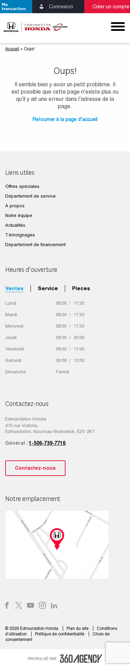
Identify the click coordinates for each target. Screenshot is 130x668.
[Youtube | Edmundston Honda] (30, 606)
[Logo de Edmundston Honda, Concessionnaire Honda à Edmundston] (32, 27)
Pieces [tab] (81, 288)
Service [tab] (48, 288)
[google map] (65, 544)
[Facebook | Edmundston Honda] (6, 606)
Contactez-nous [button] (35, 468)
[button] (16, 6)
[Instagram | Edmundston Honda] (42, 606)
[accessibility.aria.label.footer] (81, 658)
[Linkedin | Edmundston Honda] (54, 606)
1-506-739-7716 (47, 443)
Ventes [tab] (14, 288)
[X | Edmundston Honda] (18, 606)
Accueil (12, 48)
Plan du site (78, 628)
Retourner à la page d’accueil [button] (65, 119)
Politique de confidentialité (60, 634)
